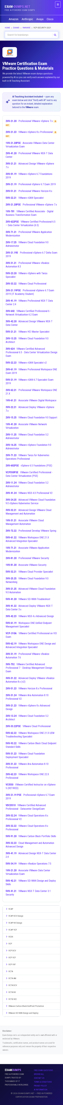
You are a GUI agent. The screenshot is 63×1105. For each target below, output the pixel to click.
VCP (10, 943)
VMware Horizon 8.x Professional (29, 688)
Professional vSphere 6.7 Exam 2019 (31, 184)
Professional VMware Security (27, 558)
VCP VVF (12, 964)
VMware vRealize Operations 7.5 (28, 863)
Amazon (14, 19)
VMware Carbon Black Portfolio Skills (31, 836)
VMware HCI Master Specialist (27, 331)
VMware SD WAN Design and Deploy (23, 1013)
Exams (16, 27)
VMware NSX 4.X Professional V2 (29, 493)
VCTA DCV (12, 985)
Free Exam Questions (43, 1070)
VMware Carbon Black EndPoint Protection (26, 1006)
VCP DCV (12, 950)
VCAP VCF (12, 930)
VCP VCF (12, 957)
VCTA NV (12, 992)
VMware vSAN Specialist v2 (26, 362)
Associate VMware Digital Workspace (31, 400)
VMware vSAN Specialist (25, 197)
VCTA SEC (12, 999)
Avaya (40, 19)
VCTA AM (12, 978)
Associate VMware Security (26, 564)
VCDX (10, 936)
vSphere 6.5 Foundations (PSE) (29, 465)
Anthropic (28, 19)
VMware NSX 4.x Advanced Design (30, 616)
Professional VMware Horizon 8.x (29, 191)
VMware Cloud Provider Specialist (29, 571)
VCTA (10, 971)
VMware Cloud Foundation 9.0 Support (31, 417)
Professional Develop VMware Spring (31, 530)
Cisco (50, 19)
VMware (26, 27)
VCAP (10, 909)
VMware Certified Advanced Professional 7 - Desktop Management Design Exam (29, 668)
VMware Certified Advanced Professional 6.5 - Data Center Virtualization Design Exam (31, 352)
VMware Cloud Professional (26, 283)
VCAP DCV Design (15, 916)
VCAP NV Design (15, 923)
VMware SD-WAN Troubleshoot (28, 599)
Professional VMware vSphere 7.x (31, 204)
